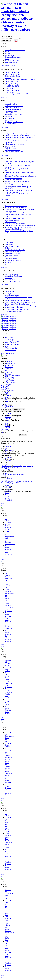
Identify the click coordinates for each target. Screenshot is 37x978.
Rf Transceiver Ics (8, 750)
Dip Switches (9, 143)
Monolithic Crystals (11, 259)
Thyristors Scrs (9, 88)
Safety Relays (9, 120)
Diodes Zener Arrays (11, 81)
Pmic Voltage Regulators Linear (8, 548)
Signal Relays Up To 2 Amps (14, 122)
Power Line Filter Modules (13, 260)
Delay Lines (8, 278)
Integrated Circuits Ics (11, 55)
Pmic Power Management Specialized (9, 497)
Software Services (7, 426)
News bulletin (17, 411)
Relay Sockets (9, 118)
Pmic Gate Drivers (7, 674)
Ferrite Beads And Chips (12, 253)
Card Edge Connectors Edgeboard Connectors (19, 209)
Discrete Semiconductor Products (15, 50)
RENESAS (8, 346)
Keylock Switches (10, 148)
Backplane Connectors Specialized (15, 207)
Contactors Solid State (12, 107)
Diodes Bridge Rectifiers (12, 72)
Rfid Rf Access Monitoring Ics (8, 476)
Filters (7, 59)
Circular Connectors (11, 211)
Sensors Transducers (11, 62)
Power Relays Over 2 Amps (13, 115)
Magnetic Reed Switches (12, 150)
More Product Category (8, 66)
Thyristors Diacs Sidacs (12, 87)
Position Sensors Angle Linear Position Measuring (20, 306)
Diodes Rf (8, 78)
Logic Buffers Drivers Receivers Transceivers (19, 190)
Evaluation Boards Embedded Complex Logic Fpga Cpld (8, 418)
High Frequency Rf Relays (13, 109)
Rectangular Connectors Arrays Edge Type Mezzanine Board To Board (18, 228)
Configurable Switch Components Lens (17, 141)
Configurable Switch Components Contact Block (20, 135)
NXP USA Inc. (9, 339)
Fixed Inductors (10, 279)
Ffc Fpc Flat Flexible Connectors (15, 223)
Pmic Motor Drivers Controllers (8, 680)
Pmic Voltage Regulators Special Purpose (8, 710)
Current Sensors (10, 291)
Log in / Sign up (6, 40)
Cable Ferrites (9, 243)
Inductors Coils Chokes (12, 60)
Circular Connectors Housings (14, 218)
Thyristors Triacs (10, 92)
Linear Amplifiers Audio (8, 835)
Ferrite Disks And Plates (12, 255)
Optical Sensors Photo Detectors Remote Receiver (20, 302)
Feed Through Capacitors (13, 251)
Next (7, 446)
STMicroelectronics (11, 348)
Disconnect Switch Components (15, 144)
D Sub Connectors (10, 222)
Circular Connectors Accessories (15, 213)
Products (4, 474)
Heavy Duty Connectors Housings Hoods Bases (20, 225)
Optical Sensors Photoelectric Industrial (17, 304)
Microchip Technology (12, 341)
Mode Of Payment (10, 382)
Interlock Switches (10, 146)
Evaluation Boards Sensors (8, 745)
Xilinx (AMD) (9, 337)
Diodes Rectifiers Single (12, 76)
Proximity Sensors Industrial (13, 311)
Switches (7, 53)
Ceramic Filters (9, 244)
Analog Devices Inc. (11, 342)
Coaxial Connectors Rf (12, 220)
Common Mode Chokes (12, 246)
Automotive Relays (11, 104)
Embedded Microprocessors (13, 179)
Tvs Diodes (7, 519)
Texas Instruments (10, 350)
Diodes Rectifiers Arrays (12, 74)
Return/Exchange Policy (12, 375)
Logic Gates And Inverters (13, 192)
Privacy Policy (9, 377)
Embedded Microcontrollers (13, 178)
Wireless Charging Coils (12, 281)
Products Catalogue (18, 409)
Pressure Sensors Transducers (14, 307)
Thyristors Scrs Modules (12, 90)
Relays (7, 51)
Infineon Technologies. (12, 344)
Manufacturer (11, 474)
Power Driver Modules (12, 85)
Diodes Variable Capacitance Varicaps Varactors (20, 79)
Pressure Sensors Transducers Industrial (17, 309)
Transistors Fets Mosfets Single (8, 662)
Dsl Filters (8, 248)
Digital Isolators (7, 574)
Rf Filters (8, 262)
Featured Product (6, 411)
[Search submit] (20, 38)
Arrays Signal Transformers (13, 276)
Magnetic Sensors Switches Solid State (17, 300)
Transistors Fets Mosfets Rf (8, 468)
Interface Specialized (8, 781)
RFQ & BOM (19, 474)
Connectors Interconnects (13, 57)
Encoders (8, 293)
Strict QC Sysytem (10, 365)
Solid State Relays (10, 123)
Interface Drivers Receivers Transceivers (17, 185)
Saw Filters (8, 264)
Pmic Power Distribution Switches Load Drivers (8, 693)
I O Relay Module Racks (12, 113)
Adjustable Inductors (11, 274)
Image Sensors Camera (12, 295)
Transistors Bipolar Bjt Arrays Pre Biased (17, 94)
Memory (7, 195)
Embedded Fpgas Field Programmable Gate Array (20, 176)
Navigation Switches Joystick (14, 151)
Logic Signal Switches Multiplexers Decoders (19, 194)
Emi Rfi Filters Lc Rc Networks (15, 250)
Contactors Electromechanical (14, 106)
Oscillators (8, 522)
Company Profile (10, 363)
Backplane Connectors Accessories (16, 206)
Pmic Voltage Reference (8, 614)
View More (4, 97)
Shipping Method (10, 379)
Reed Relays (9, 116)
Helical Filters (9, 257)
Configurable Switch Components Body (17, 134)
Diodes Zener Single (11, 83)
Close (10, 405)
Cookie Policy (9, 381)
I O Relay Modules (11, 111)
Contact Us (8, 362)
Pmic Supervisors (8, 553)
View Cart (4, 405)
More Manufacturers (7, 353)
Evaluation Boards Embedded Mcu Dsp (8, 460)
